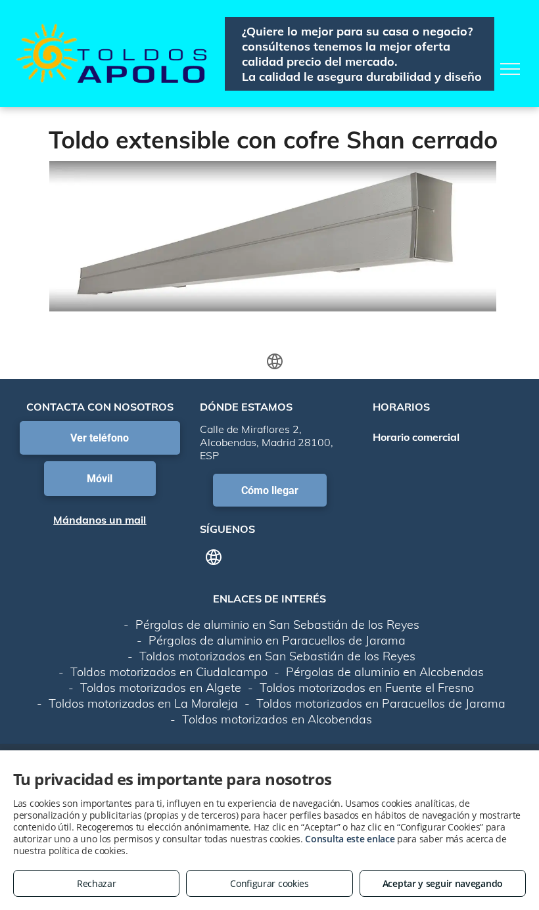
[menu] (510, 69)
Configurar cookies (269, 883)
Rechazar (96, 883)
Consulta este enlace (349, 838)
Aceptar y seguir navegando (443, 883)
